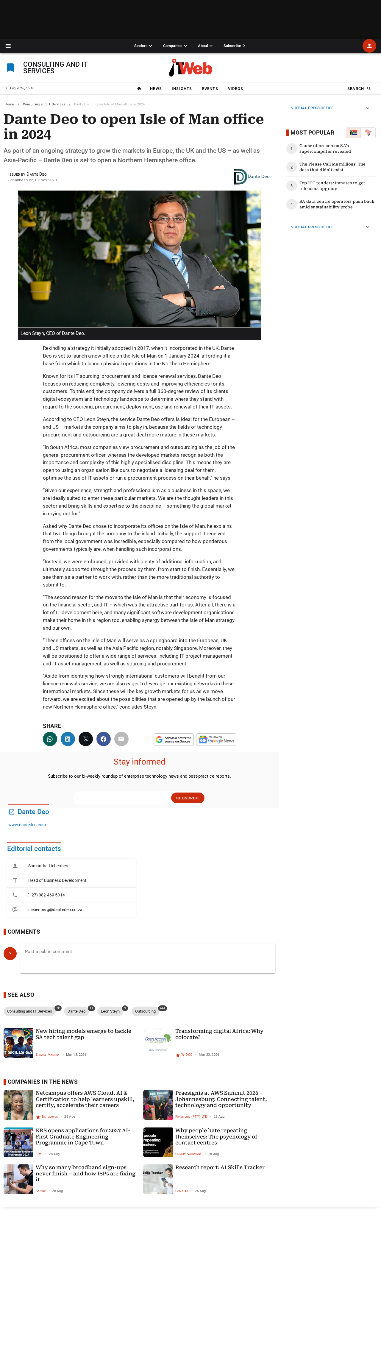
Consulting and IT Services (44, 104)
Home (9, 104)
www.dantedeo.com (27, 824)
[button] (8, 46)
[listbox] (71, 888)
